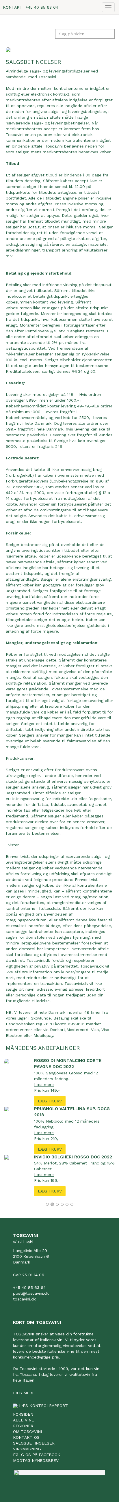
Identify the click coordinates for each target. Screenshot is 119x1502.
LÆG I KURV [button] (50, 1101)
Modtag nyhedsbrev (36, 1460)
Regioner (23, 1425)
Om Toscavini (27, 1431)
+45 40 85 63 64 (41, 7)
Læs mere (44, 1084)
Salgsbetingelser (34, 1443)
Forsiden (23, 1414)
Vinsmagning (27, 1449)
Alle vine (23, 1420)
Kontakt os (26, 1437)
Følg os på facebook (36, 1454)
